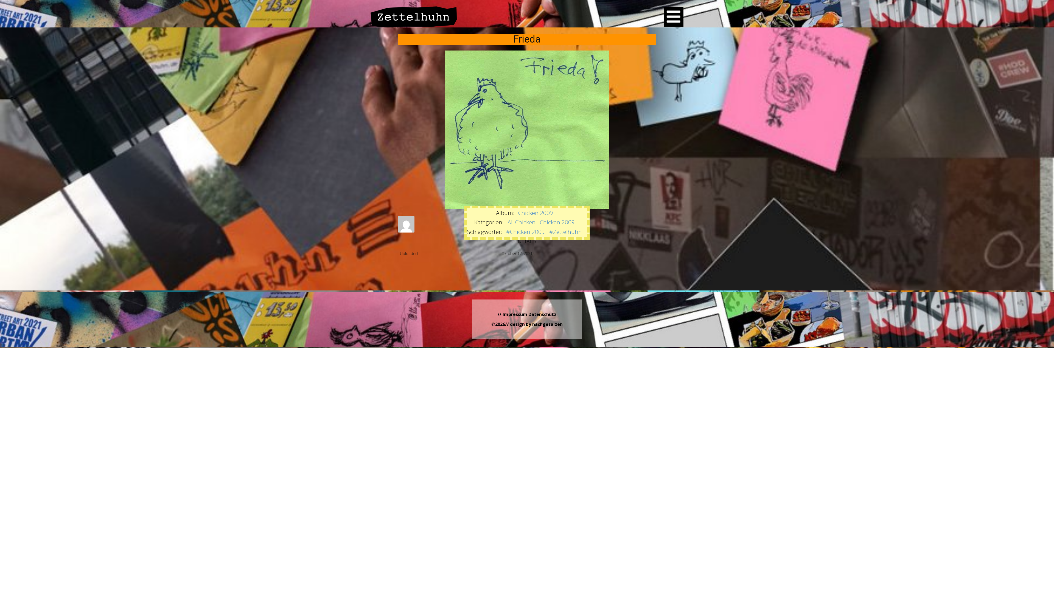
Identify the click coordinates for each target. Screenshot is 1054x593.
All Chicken (522, 222)
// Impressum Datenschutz (527, 314)
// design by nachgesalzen (534, 324)
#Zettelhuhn (565, 232)
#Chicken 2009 (525, 232)
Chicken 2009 (535, 213)
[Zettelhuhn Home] (414, 16)
